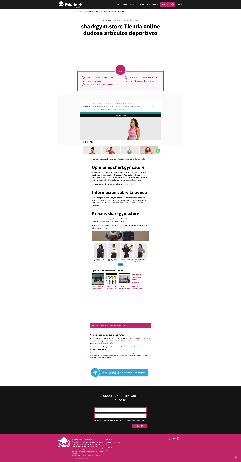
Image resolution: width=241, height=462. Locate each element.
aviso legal (113, 420)
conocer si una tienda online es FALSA (103, 343)
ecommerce (111, 325)
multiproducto (120, 325)
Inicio (79, 11)
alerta (97, 325)
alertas (116, 20)
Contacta (100, 357)
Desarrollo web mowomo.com (80, 458)
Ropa (120, 20)
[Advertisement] (120, 51)
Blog (84, 11)
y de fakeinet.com (120, 420)
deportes (103, 325)
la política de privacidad (125, 420)
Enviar (137, 426)
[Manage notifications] (235, 457)
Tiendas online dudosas (130, 20)
